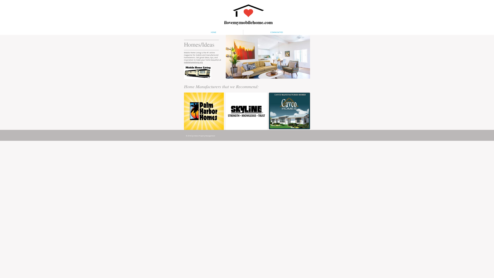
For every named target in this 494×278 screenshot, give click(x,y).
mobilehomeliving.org (193, 62)
